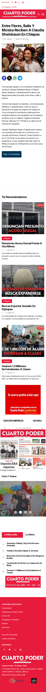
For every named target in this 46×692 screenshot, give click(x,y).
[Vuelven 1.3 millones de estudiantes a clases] (23, 341)
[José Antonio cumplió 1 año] (23, 501)
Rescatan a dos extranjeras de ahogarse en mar (25, 557)
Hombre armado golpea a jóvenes (22, 551)
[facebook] (12, 2)
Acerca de (6, 616)
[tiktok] (22, 2)
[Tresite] (16, 681)
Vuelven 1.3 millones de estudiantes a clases (16, 368)
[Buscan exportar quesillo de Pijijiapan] (23, 281)
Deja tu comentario (11, 154)
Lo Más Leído (10, 534)
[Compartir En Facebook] (4, 80)
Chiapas (6, 238)
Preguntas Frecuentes (10, 620)
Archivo (5, 623)
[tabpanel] (23, 450)
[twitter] (19, 2)
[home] (19, 14)
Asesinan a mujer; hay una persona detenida (23, 544)
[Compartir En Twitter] (9, 80)
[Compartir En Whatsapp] (14, 80)
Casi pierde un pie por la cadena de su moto (24, 564)
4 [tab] (30, 467)
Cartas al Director (8, 639)
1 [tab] (15, 467)
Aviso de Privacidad (9, 635)
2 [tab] (20, 467)
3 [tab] (25, 467)
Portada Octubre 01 (7, 470)
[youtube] (15, 2)
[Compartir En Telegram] (20, 80)
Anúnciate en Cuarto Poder (12, 612)
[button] (23, 457)
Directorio (5, 627)
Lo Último (30, 534)
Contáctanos (7, 608)
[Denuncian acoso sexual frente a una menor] (23, 218)
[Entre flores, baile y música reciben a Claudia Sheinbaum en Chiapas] (23, 57)
